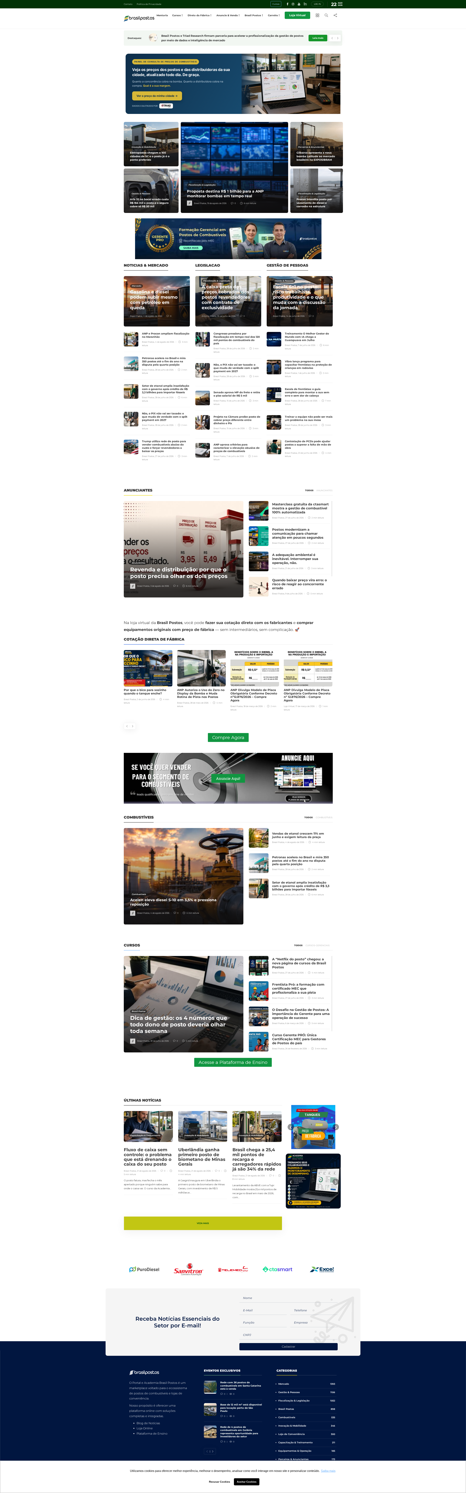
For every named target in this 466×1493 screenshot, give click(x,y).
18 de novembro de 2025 (316, 706)
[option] (233, 167)
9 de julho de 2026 (294, 593)
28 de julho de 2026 (164, 370)
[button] (133, 1269)
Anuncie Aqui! (228, 778)
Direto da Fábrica (199, 15)
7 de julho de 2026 (235, 456)
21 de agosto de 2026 (146, 1171)
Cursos (176, 15)
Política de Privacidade (149, 4)
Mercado (136, 286)
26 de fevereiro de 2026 (296, 1048)
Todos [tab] (309, 490)
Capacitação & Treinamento (145, 1135)
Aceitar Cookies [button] (246, 1481)
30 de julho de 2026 (226, 316)
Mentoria (162, 15)
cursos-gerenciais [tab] (317, 945)
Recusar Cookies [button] (219, 1481)
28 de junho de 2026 (307, 400)
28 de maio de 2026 (146, 703)
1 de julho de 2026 (306, 373)
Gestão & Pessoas (141, 193)
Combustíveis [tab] (324, 817)
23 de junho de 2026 (307, 453)
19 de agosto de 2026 (216, 203)
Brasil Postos (200, 203)
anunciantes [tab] (324, 490)
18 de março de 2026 (199, 706)
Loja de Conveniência (306, 1434)
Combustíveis (139, 894)
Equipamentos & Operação (306, 1450)
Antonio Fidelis (209, 316)
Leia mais (318, 38)
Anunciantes (138, 563)
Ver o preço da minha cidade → (157, 96)
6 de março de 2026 (294, 1023)
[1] (313, 1126)
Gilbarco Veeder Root (294, 706)
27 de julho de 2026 (164, 456)
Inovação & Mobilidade (144, 147)
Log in (317, 4)
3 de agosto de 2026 (159, 586)
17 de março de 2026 (251, 706)
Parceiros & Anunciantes (311, 147)
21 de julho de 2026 (294, 568)
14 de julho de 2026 (295, 316)
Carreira (273, 15)
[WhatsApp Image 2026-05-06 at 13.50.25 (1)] (313, 1175)
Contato (128, 4)
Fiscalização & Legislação (202, 185)
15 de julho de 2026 (236, 400)
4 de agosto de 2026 (152, 316)
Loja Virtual (297, 15)
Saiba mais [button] (328, 1470)
